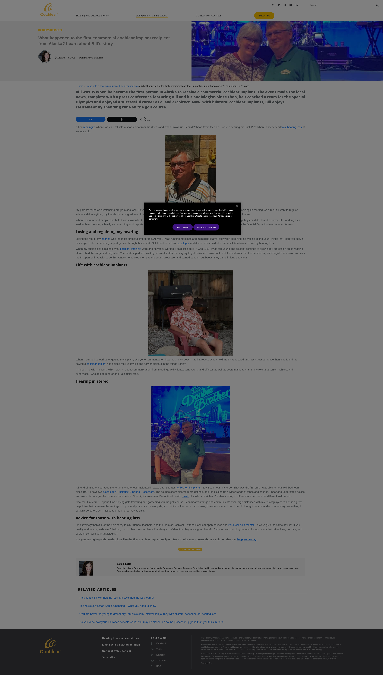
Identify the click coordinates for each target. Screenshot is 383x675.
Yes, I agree (183, 227)
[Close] (237, 206)
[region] (192, 219)
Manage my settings (206, 227)
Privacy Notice (223, 215)
